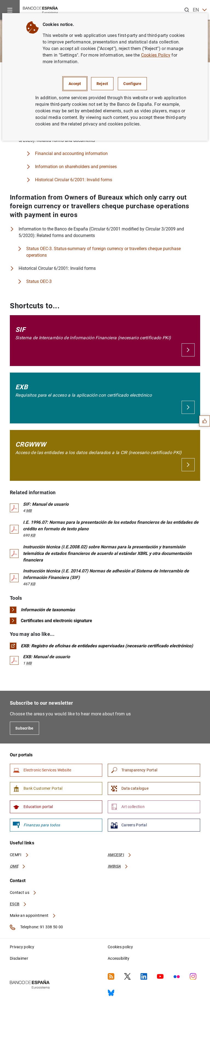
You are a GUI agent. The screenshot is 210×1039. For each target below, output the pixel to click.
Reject (102, 83)
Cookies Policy (155, 55)
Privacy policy (22, 947)
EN (196, 10)
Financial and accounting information (71, 153)
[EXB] (188, 407)
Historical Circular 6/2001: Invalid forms (73, 179)
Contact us (20, 892)
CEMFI (16, 855)
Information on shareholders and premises (76, 166)
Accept (75, 83)
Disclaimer (19, 958)
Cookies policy (120, 947)
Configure (132, 83)
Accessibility (119, 958)
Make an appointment (29, 915)
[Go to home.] (40, 9)
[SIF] (188, 349)
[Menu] (10, 10)
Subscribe (24, 728)
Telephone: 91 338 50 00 (41, 927)
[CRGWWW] (188, 464)
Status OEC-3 (39, 281)
